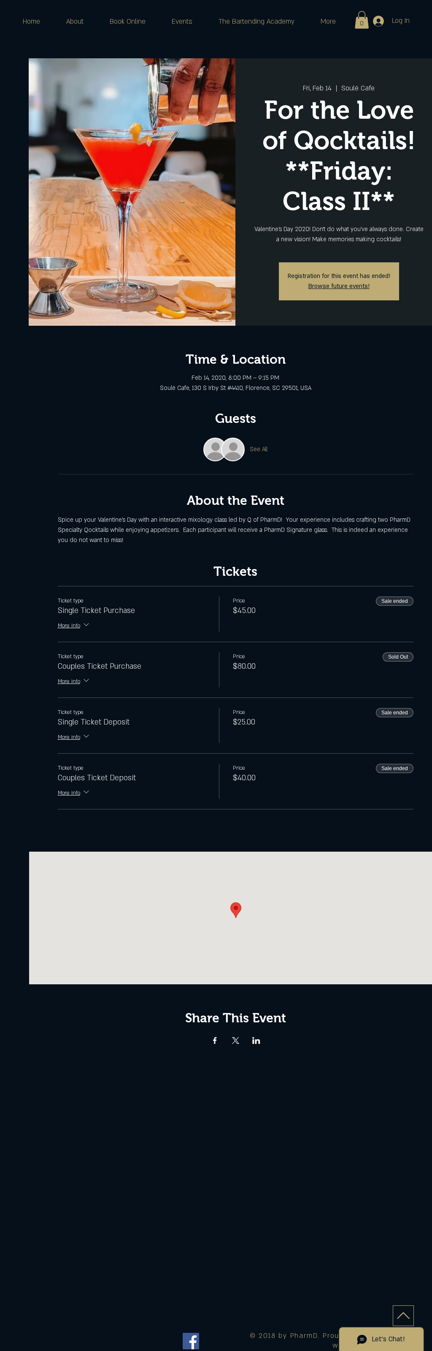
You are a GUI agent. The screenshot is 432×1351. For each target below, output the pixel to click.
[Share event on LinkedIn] (256, 1040)
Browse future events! (339, 286)
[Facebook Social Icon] (191, 1341)
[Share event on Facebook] (215, 1040)
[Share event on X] (236, 1040)
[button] (361, 20)
